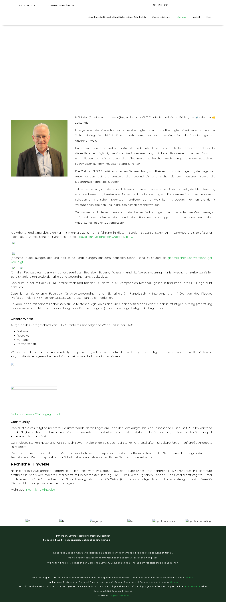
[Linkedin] (119, 573)
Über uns (181, 17)
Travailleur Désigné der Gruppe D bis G (106, 237)
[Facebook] (101, 573)
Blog (208, 17)
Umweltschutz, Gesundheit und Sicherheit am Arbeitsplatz (117, 17)
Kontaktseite (192, 586)
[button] (212, 5)
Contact (189, 577)
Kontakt (196, 17)
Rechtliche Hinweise (40, 489)
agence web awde (120, 595)
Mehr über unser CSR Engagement (35, 414)
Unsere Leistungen (161, 17)
